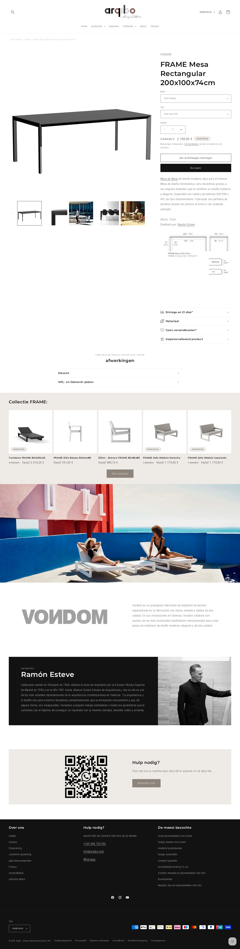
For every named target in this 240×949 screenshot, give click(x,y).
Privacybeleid (80, 941)
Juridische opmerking (20, 854)
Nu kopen (195, 168)
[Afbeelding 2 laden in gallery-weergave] (55, 213)
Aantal (163, 122)
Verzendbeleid (16, 872)
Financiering (15, 848)
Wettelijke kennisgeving (137, 941)
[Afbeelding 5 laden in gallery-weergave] (133, 213)
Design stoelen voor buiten (172, 841)
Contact (13, 841)
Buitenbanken (165, 879)
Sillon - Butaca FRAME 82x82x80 (119, 457)
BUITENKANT (16, 39)
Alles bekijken (120, 473)
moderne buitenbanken (170, 848)
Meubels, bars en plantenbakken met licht (180, 885)
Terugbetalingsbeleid (63, 941)
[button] (13, 12)
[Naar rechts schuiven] (149, 213)
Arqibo (18, 941)
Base (162, 91)
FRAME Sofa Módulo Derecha (161, 457)
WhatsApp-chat (146, 783)
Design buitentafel (167, 854)
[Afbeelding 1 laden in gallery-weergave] (29, 213)
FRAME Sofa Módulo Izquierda (207, 457)
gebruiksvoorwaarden (20, 860)
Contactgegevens (158, 941)
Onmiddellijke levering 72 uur (173, 866)
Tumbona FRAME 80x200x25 (27, 457)
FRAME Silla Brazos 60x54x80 (72, 457)
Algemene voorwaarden (99, 941)
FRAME (27, 39)
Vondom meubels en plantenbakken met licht (181, 872)
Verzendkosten (191, 144)
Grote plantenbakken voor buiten (175, 835)
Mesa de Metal (169, 178)
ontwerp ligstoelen (167, 860)
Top (162, 107)
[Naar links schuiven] (13, 213)
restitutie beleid (17, 879)
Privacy (13, 866)
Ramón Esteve (186, 224)
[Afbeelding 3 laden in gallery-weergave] (81, 213)
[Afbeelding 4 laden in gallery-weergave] (107, 213)
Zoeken (12, 835)
